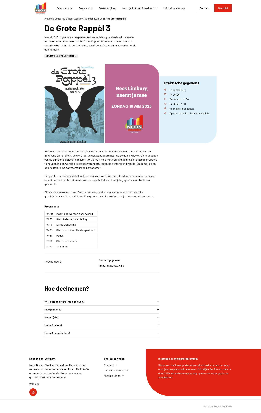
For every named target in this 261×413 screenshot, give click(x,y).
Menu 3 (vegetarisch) (57, 333)
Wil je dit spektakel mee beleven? (64, 301)
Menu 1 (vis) (51, 317)
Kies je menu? (52, 309)
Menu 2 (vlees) (53, 325)
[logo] (40, 8)
